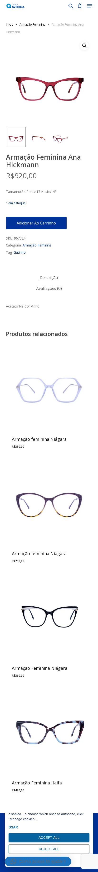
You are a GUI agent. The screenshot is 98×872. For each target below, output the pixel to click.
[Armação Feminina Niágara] (49, 615)
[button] (89, 5)
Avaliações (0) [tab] (49, 288)
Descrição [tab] (49, 277)
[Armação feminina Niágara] (49, 386)
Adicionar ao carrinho (36, 223)
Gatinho (20, 252)
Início (9, 24)
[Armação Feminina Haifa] (49, 730)
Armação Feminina (32, 24)
